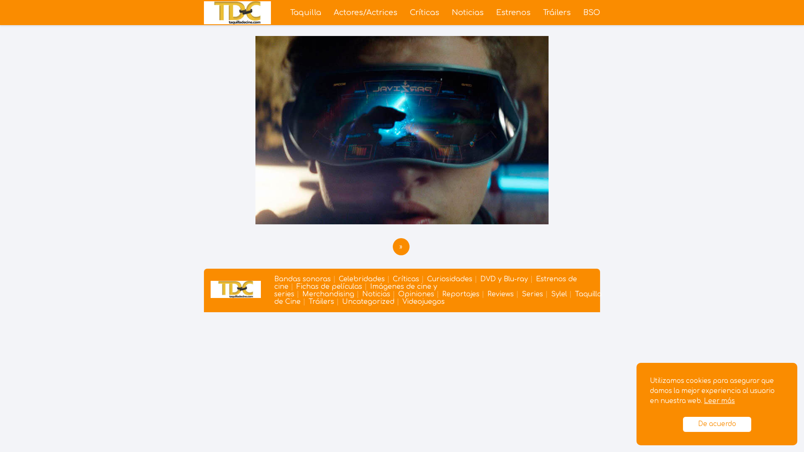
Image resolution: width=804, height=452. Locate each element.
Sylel (559, 294)
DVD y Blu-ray (504, 279)
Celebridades (362, 279)
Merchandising (328, 294)
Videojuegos (423, 302)
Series (532, 294)
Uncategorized (368, 302)
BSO (591, 12)
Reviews (500, 294)
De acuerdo (717, 424)
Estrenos (513, 12)
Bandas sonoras (302, 279)
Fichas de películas (329, 286)
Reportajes (460, 294)
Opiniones (416, 294)
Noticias (468, 12)
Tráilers (557, 12)
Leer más (719, 401)
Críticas (424, 12)
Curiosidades (449, 279)
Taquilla (305, 12)
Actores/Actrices (365, 12)
